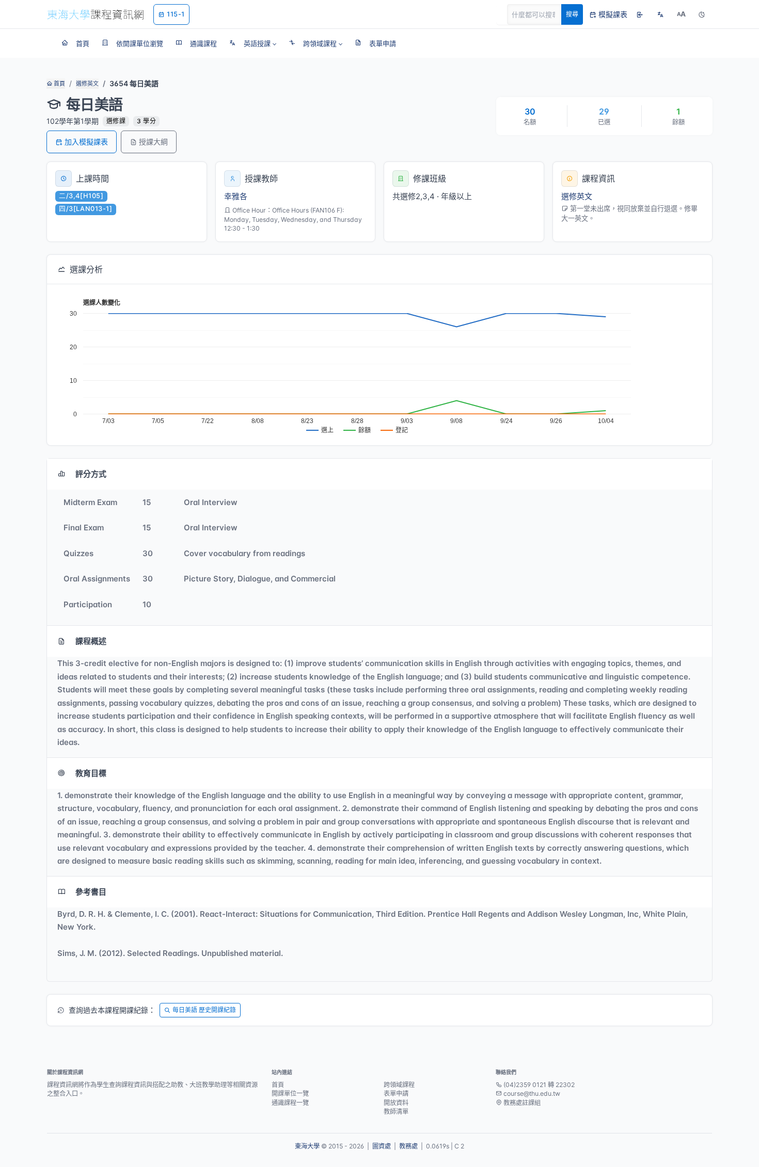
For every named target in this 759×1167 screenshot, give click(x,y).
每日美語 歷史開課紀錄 (204, 1010)
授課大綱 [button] (153, 141)
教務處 (408, 1146)
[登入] (639, 14)
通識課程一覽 (290, 1103)
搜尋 (572, 14)
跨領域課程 (399, 1085)
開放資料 (396, 1103)
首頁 (58, 83)
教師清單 (396, 1111)
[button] (252, 43)
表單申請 (396, 1093)
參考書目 (90, 892)
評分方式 (90, 474)
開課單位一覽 (290, 1093)
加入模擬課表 (86, 141)
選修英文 (87, 83)
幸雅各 (235, 196)
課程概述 (90, 641)
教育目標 (90, 773)
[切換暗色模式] (701, 14)
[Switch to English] (660, 14)
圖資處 (381, 1146)
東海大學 (307, 1146)
